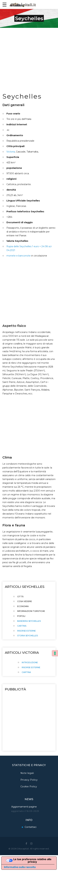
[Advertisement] (29, 58)
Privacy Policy (29, 779)
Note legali (27, 773)
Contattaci (30, 827)
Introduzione (30, 662)
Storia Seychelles (27, 635)
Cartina (21, 626)
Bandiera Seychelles (29, 621)
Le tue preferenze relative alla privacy (32, 860)
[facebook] (26, 843)
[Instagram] (31, 843)
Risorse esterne (26, 631)
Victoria (10, 151)
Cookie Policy (28, 786)
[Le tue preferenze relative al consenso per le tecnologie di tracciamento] (55, 653)
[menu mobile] (4, 4)
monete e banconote (18, 255)
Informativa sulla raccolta (20, 867)
